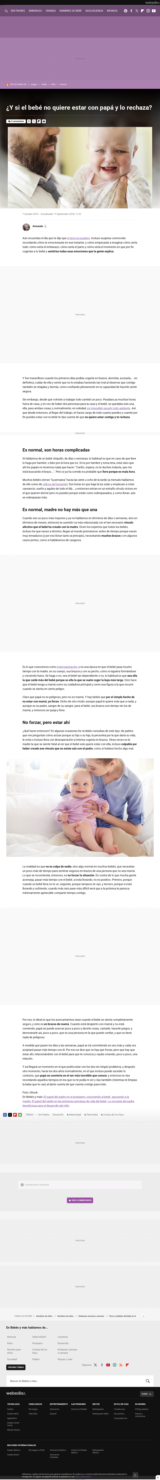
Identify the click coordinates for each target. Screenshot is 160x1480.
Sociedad (12, 1359)
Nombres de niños (44, 1316)
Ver (81, 1200)
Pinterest (126, 11)
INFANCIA (112, 10)
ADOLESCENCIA (94, 10)
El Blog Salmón (141, 1409)
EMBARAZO (35, 10)
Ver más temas (16, 1367)
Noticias (11, 1336)
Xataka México (13, 1450)
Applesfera (12, 1418)
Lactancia (63, 1336)
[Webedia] (152, 2)
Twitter (137, 11)
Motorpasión (98, 1409)
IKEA (53, 84)
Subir (145, 1394)
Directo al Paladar (79, 1409)
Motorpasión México (98, 1451)
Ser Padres (44, 1114)
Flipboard (142, 11)
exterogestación (67, 667)
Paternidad (92, 1114)
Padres (36, 1359)
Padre (44, 84)
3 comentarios (17, 121)
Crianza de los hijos (113, 1114)
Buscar (148, 1381)
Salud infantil (39, 1336)
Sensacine (54, 1409)
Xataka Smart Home (13, 1424)
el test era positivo (78, 238)
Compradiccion (120, 1418)
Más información (83, 1476)
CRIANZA (51, 10)
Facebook (131, 11)
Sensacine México (58, 1450)
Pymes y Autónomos (140, 1415)
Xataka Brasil (13, 1454)
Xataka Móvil (13, 1414)
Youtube (154, 11)
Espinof (53, 1414)
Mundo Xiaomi (13, 1430)
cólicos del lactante (54, 484)
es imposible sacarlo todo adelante (108, 408)
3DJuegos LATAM (36, 1450)
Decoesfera (119, 1414)
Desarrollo (58, 1114)
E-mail (44, 121)
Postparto (37, 1343)
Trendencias (119, 1409)
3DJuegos (33, 1409)
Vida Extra (33, 1414)
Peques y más (65, 1359)
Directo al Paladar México (79, 1451)
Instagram (148, 11)
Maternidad (75, 1114)
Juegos (33, 84)
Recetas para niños (14, 1351)
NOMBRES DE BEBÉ (71, 10)
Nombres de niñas (65, 1316)
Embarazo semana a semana (91, 1316)
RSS (120, 1364)
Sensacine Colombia (54, 1455)
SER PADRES (18, 10)
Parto (10, 1343)
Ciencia (63, 84)
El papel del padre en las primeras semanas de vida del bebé (69, 1101)
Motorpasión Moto (100, 1414)
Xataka (10, 1409)
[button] (39, 226)
